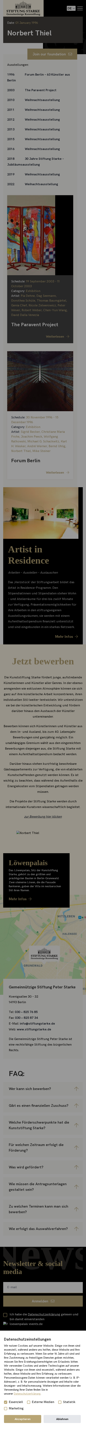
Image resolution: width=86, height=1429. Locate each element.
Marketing (16, 1408)
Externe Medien (43, 1402)
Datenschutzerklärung (27, 1393)
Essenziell (16, 1402)
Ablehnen (62, 1419)
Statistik (69, 1402)
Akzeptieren (23, 1419)
